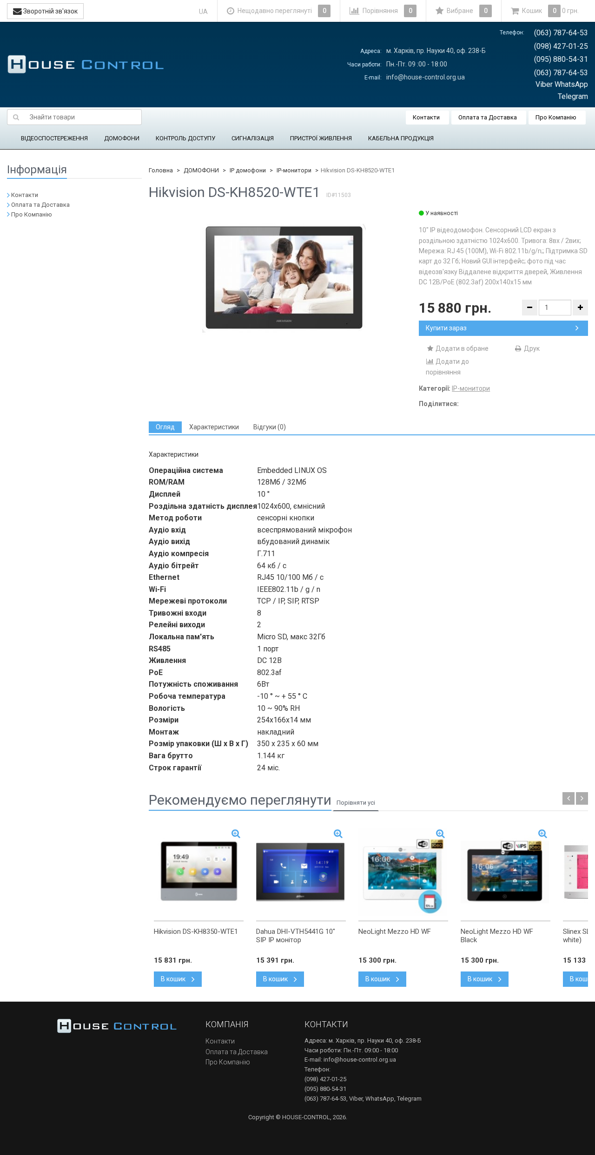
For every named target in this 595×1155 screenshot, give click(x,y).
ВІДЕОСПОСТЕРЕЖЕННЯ (54, 138)
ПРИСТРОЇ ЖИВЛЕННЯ (321, 138)
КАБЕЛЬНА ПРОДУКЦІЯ (401, 138)
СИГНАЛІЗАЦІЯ (252, 138)
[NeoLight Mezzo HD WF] (403, 872)
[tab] (165, 427)
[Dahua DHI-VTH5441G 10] (301, 872)
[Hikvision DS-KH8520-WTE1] (284, 278)
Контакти (426, 117)
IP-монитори (294, 170)
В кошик (174, 979)
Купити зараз (446, 328)
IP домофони (248, 170)
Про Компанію (556, 117)
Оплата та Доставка (487, 117)
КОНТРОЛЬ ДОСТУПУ (185, 138)
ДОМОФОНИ (121, 138)
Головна (161, 170)
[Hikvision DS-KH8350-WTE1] (199, 872)
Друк (531, 348)
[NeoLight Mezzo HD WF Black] (505, 872)
